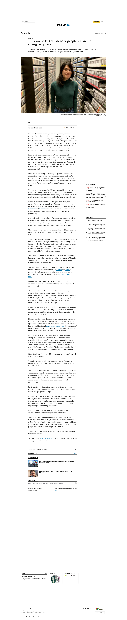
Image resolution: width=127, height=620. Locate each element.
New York (32, 209)
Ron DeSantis (39, 483)
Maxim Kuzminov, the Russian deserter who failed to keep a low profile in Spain (95, 206)
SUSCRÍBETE (96, 21)
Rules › (75, 453)
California (51, 483)
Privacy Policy (28, 616)
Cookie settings (35, 616)
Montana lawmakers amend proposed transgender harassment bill (57, 462)
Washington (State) (58, 483)
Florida (59, 270)
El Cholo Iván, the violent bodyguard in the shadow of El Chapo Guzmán (96, 225)
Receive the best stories (28, 576)
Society (25, 33)
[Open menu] (22, 25)
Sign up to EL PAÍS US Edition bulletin (38, 449)
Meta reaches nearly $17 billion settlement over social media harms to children (95, 189)
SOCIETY (30, 38)
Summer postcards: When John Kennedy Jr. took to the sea (95, 221)
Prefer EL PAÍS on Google (71, 127)
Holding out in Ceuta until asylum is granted (94, 201)
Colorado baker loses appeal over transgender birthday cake (55, 472)
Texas (67, 270)
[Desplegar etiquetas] (76, 483)
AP (29, 122)
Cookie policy (40, 616)
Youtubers (97, 33)
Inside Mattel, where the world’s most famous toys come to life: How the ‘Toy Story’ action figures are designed (96, 239)
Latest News (103, 33)
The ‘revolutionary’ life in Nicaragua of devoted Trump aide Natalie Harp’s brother (96, 233)
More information (32, 490)
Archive (52, 573)
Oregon (42, 209)
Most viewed (89, 217)
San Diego (45, 483)
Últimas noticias (90, 184)
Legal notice (23, 616)
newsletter (25, 573)
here (56, 490)
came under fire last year (55, 326)
